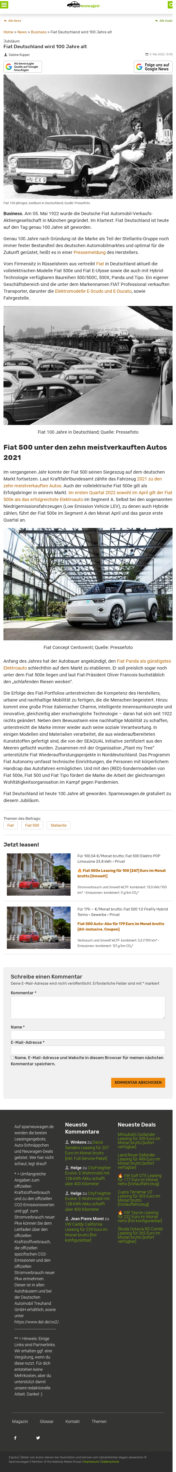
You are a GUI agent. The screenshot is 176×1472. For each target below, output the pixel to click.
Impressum (91, 1461)
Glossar (47, 1421)
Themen (99, 1421)
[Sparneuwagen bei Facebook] (17, 1440)
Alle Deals (166, 20)
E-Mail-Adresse (27, 1042)
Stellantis (59, 825)
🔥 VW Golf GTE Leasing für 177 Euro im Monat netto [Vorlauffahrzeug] (140, 1179)
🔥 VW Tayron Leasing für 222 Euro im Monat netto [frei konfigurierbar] (140, 1216)
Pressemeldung (90, 252)
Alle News (14, 20)
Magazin (20, 1421)
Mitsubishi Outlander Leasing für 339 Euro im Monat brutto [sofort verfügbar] (139, 1140)
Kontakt (73, 1421)
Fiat (100, 263)
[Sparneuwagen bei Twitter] (40, 1440)
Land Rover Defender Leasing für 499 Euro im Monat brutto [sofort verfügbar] (139, 1161)
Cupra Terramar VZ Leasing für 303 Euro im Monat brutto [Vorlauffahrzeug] (139, 1198)
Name (18, 1027)
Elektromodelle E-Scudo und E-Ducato (93, 291)
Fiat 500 (32, 825)
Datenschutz (110, 1461)
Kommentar (23, 992)
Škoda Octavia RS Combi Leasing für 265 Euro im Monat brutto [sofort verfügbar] (140, 1235)
